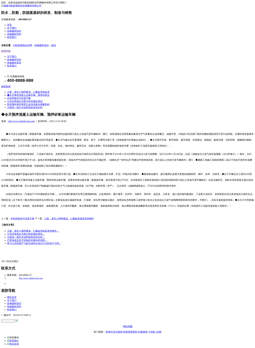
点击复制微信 (8, 321)
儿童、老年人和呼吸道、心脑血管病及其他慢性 (69, 218)
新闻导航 (6, 51)
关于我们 (12, 28)
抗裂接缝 (142, 332)
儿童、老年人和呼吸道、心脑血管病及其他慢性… (33, 231)
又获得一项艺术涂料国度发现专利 (24, 107)
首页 (9, 25)
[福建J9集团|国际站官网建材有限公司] (21, 5)
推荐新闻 (6, 86)
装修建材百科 (14, 34)
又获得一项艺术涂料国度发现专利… (26, 237)
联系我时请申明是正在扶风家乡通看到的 (28, 104)
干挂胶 (151, 332)
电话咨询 (14, 344)
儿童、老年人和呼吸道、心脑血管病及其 (28, 92)
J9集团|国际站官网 (22, 45)
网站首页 (12, 297)
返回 (53, 45)
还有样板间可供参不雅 (19, 98)
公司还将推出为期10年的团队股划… (26, 234)
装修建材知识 (14, 31)
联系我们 (12, 37)
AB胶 (158, 332)
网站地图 (128, 326)
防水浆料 (118, 332)
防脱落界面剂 (130, 332)
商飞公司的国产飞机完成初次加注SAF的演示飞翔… (34, 243)
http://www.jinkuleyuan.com (21, 121)
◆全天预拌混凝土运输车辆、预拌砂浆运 (28, 95)
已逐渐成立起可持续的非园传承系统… (27, 240)
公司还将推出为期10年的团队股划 (24, 101)
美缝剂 (109, 332)
